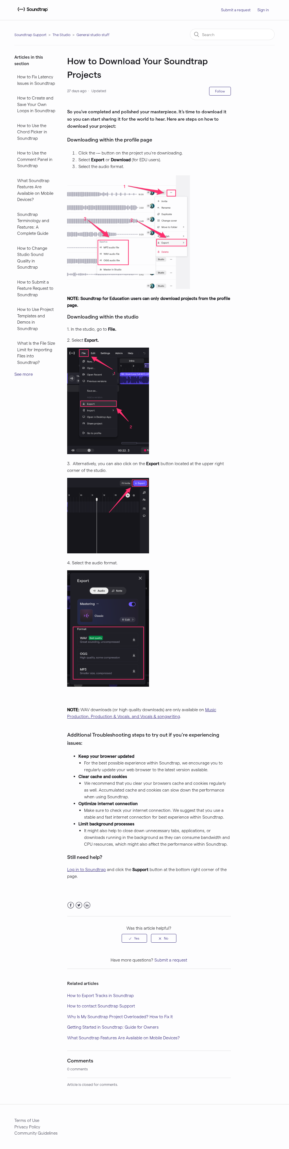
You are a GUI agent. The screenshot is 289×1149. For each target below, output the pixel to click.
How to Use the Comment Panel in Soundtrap (34, 159)
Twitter (78, 905)
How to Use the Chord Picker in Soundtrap (32, 132)
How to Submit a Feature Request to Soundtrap (35, 288)
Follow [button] (220, 91)
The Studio (61, 34)
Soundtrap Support (30, 34)
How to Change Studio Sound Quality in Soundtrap (32, 258)
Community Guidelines (36, 1132)
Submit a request (236, 9)
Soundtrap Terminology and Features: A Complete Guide (33, 224)
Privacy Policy (27, 1126)
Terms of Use (26, 1120)
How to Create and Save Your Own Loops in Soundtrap (36, 104)
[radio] (134, 938)
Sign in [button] (263, 9)
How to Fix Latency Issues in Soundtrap (36, 80)
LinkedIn (87, 905)
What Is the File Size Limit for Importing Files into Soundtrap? (36, 353)
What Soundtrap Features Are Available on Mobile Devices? (35, 190)
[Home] (32, 12)
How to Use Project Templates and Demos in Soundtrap (35, 319)
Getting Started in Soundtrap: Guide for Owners (113, 1026)
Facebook (70, 905)
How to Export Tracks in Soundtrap (100, 995)
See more (23, 374)
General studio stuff (93, 34)
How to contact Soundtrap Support (101, 1005)
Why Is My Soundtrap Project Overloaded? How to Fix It (120, 1016)
